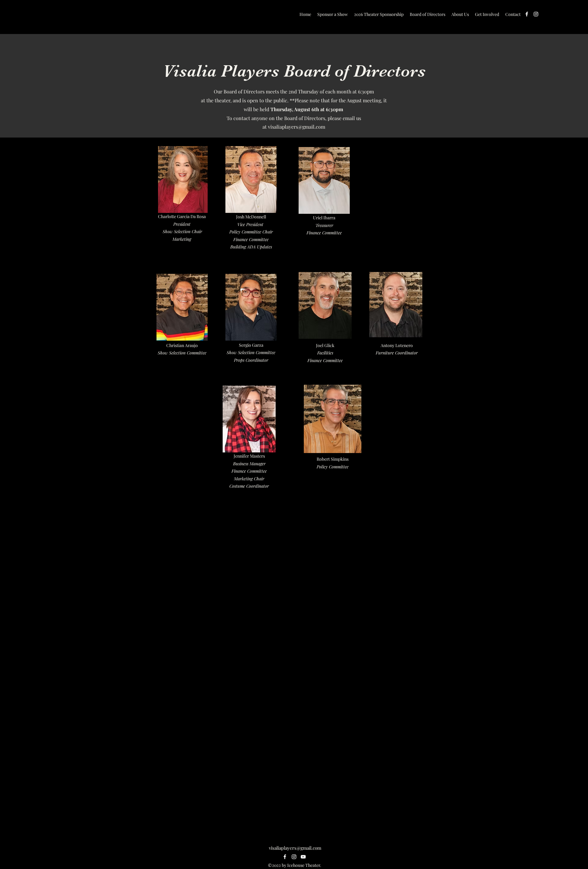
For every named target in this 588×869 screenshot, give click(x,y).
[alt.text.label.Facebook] (527, 14)
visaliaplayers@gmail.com (296, 126)
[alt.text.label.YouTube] (303, 857)
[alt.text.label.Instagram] (536, 14)
